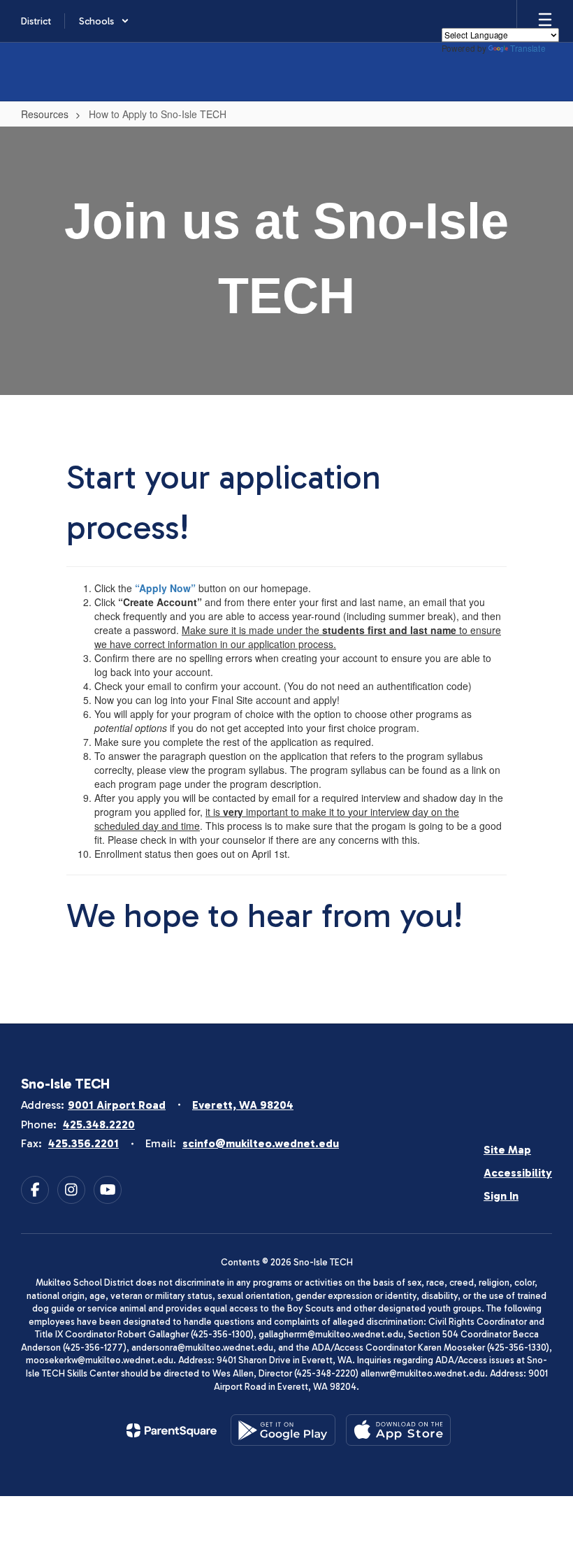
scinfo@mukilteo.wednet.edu (260, 1143)
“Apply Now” (165, 588)
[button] (104, 21)
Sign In (501, 1195)
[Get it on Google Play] (283, 1430)
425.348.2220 (99, 1124)
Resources (44, 114)
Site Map (507, 1149)
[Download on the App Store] (398, 1430)
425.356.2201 (83, 1143)
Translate (527, 48)
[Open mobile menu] (545, 21)
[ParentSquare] (171, 1430)
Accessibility (518, 1172)
